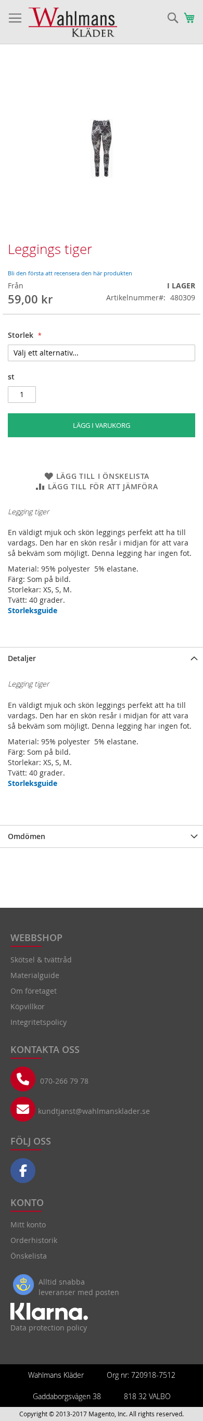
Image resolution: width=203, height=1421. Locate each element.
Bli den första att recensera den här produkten (70, 273)
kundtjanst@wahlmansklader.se (94, 1111)
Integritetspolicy (38, 1022)
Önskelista (28, 1256)
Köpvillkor (27, 1006)
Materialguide (34, 975)
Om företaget (33, 991)
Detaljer (22, 658)
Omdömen (26, 836)
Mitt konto (28, 1224)
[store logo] (73, 22)
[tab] (101, 658)
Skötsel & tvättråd (41, 960)
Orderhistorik (33, 1240)
